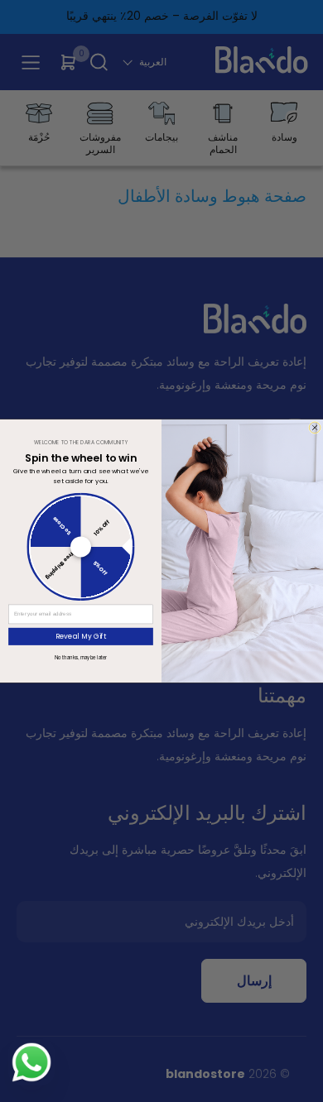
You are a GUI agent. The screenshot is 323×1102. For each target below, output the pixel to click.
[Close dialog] (315, 428)
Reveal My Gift (80, 636)
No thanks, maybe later (81, 657)
